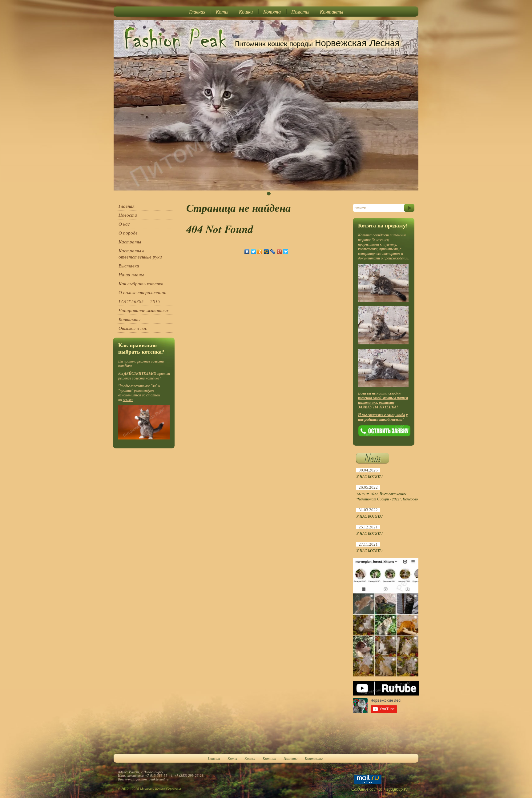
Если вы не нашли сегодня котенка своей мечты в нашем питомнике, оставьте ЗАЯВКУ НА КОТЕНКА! (383, 400)
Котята (272, 11)
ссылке (128, 400)
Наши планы (131, 274)
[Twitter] (253, 252)
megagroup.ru (396, 789)
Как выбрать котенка (141, 283)
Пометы (300, 11)
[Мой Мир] (266, 252)
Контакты (331, 11)
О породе (128, 233)
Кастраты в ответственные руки (140, 253)
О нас (124, 224)
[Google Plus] (279, 252)
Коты (222, 11)
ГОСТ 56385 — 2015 (139, 301)
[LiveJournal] (273, 252)
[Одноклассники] (260, 252)
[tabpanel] (266, 105)
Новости (128, 215)
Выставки (129, 266)
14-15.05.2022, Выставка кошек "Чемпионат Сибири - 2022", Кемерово (387, 496)
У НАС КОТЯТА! (369, 476)
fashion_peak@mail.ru (152, 779)
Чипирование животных (144, 310)
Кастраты (130, 242)
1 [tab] (269, 193)
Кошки (246, 11)
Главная (197, 11)
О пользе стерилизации (143, 292)
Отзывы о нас (133, 328)
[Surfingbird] (286, 252)
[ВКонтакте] (247, 252)
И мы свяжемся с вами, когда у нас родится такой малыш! (383, 417)
